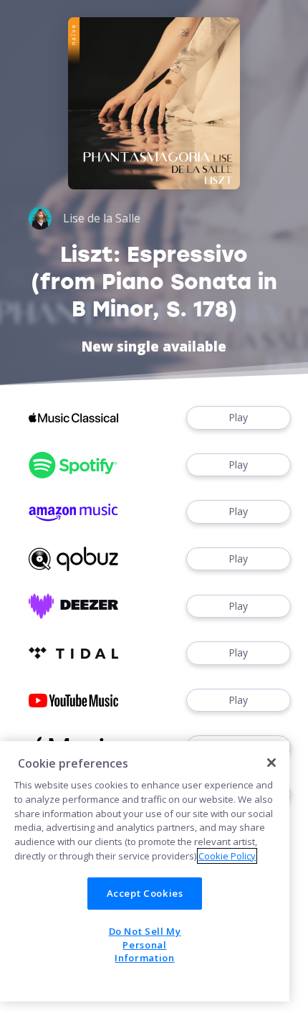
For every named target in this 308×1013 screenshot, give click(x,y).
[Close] (271, 762)
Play (238, 417)
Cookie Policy (227, 855)
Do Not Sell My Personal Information (145, 944)
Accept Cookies (145, 893)
